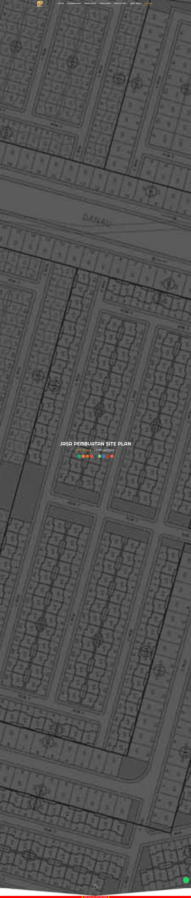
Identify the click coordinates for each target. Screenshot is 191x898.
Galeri (60, 3)
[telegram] (103, 456)
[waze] (83, 456)
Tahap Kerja (90, 3)
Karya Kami (105, 3)
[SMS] (95, 456)
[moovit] (111, 456)
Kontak (148, 3)
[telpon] (91, 456)
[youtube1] (107, 456)
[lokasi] (79, 456)
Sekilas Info (120, 3)
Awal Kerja (135, 3)
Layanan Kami (74, 3)
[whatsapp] (99, 456)
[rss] (87, 456)
